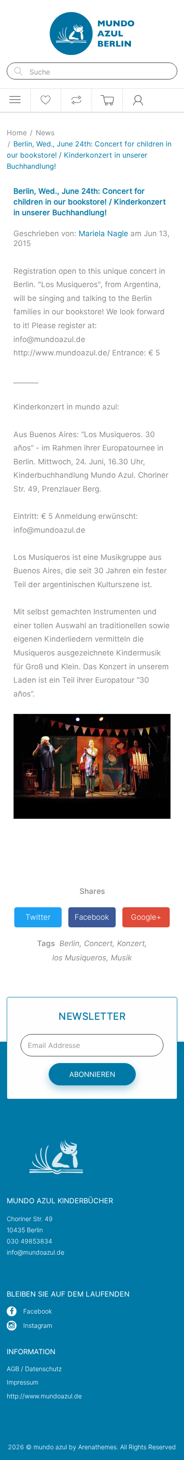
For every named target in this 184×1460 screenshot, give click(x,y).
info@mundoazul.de (35, 1252)
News (45, 132)
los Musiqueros (80, 957)
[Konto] (138, 100)
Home (17, 132)
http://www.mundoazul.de (44, 1396)
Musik (121, 957)
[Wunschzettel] (46, 100)
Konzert (132, 943)
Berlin (70, 943)
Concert (99, 943)
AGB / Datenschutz (34, 1368)
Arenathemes (97, 1447)
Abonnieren (92, 1074)
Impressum (22, 1382)
